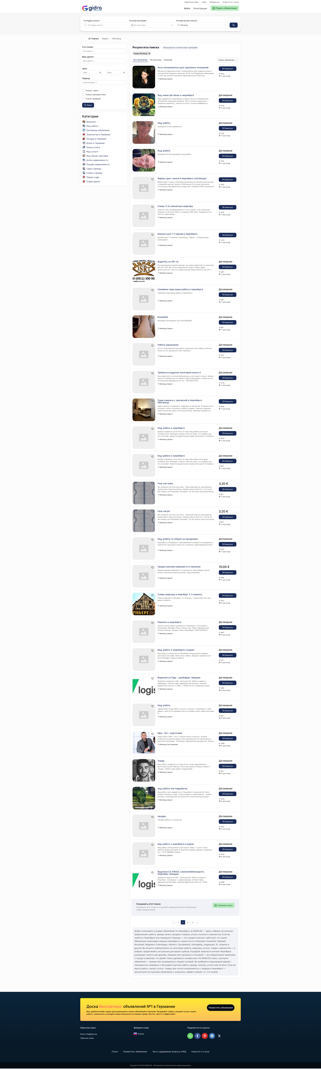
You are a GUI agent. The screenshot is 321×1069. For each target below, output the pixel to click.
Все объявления (140, 60)
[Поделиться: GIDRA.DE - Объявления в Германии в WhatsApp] (190, 1036)
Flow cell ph (164, 511)
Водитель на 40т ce (168, 262)
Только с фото (91, 90)
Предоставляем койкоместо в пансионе (179, 567)
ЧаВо (204, 2)
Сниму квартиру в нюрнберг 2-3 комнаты (180, 594)
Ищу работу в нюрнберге (171, 428)
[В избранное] (152, 68)
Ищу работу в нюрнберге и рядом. (176, 650)
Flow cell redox (165, 483)
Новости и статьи (231, 2)
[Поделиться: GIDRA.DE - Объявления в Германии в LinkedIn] (212, 1036)
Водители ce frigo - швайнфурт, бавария (179, 677)
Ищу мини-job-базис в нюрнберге (176, 95)
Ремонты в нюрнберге (169, 622)
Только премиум (93, 99)
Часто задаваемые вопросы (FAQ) (169, 1051)
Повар (161, 761)
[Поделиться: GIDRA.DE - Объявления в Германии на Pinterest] (205, 1036)
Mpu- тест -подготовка (170, 733)
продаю (162, 816)
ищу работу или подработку (172, 788)
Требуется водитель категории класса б (179, 372)
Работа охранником (168, 345)
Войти (187, 8)
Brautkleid (163, 317)
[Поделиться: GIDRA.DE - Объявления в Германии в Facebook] (197, 1036)
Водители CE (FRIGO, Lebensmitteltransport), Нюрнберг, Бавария (181, 873)
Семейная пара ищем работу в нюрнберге (180, 289)
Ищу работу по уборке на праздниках (178, 539)
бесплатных (110, 1006)
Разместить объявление (221, 1007)
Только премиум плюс (95, 94)
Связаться (228, 69)
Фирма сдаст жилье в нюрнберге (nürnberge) (182, 178)
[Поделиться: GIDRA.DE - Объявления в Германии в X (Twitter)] (219, 1036)
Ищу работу (164, 123)
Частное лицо (156, 60)
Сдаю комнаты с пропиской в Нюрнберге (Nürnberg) (180, 401)
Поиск (115, 1051)
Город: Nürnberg (140, 53)
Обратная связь (191, 2)
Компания (168, 60)
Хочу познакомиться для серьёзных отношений (183, 67)
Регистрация (200, 8)
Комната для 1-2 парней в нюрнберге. (178, 234)
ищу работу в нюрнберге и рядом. (176, 844)
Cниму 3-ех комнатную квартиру (175, 206)
